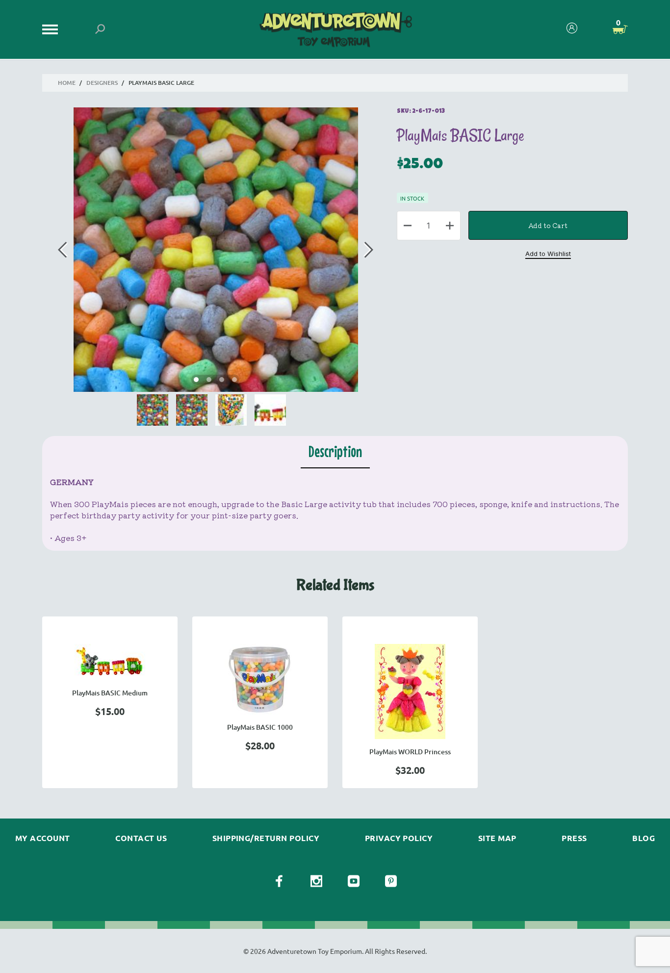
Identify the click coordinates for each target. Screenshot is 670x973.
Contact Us (141, 838)
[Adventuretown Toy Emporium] (334, 30)
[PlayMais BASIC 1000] (260, 679)
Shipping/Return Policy (266, 838)
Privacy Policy (399, 838)
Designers (102, 82)
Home (67, 82)
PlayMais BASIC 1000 (260, 727)
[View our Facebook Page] (279, 881)
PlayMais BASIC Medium (110, 692)
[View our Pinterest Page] (391, 881)
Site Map (497, 838)
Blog (643, 838)
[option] (110, 702)
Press (574, 838)
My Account (42, 838)
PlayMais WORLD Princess (410, 751)
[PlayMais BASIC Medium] (110, 662)
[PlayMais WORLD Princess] (410, 691)
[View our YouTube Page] (354, 881)
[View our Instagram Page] (316, 881)
